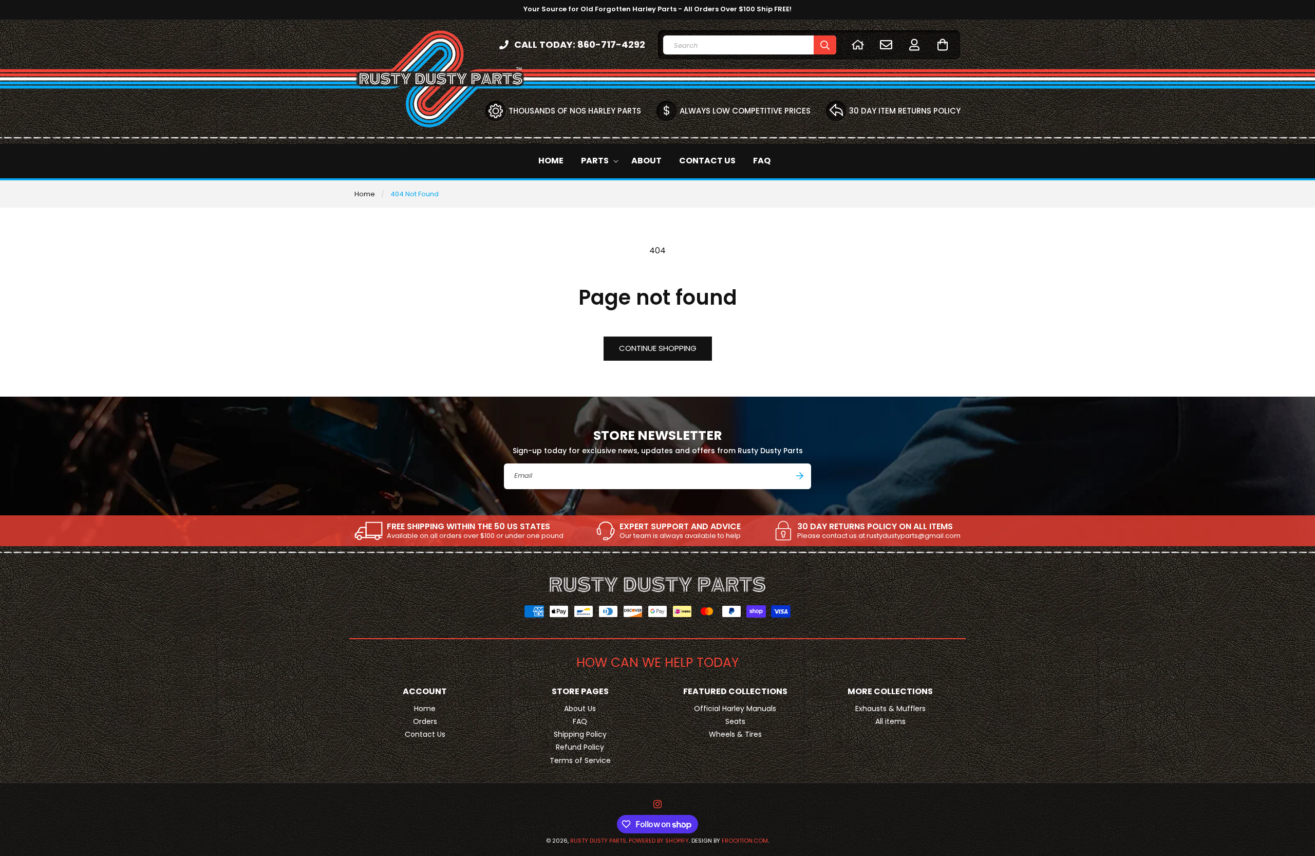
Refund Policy (580, 747)
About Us (580, 708)
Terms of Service (580, 760)
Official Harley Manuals (735, 708)
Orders (425, 721)
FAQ (580, 721)
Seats (735, 721)
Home (364, 194)
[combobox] (750, 45)
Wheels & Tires (735, 734)
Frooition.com (745, 840)
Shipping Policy (580, 734)
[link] (458, 530)
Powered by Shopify (659, 840)
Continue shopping (658, 348)
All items (890, 721)
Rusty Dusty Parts (598, 840)
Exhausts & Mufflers (890, 708)
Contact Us (425, 734)
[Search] (825, 44)
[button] (942, 44)
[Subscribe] (799, 476)
